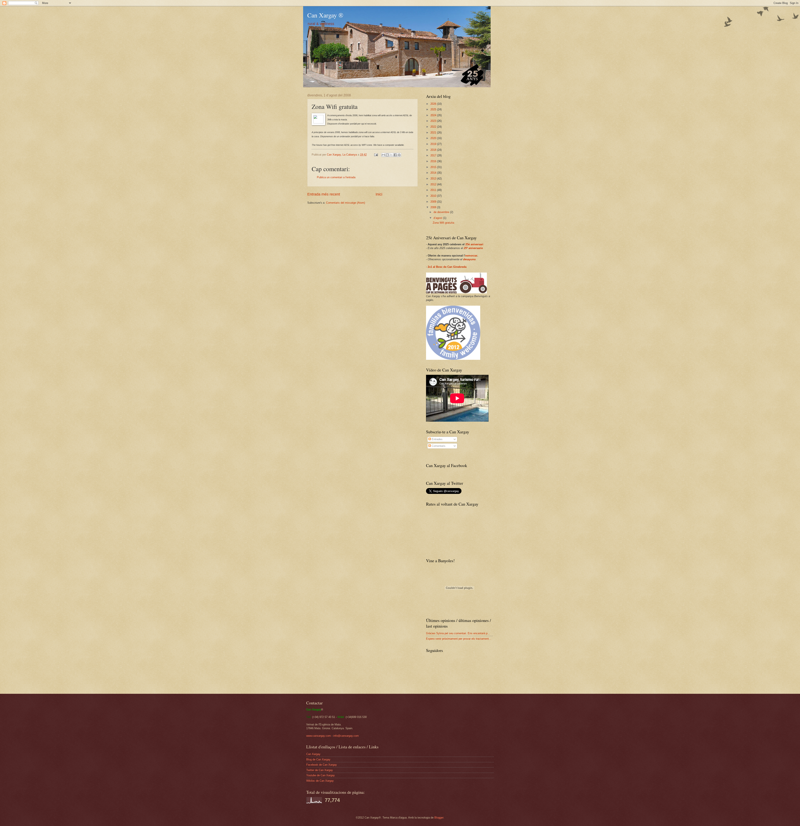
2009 (433, 201)
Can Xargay (313, 754)
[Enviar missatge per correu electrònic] (376, 154)
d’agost (438, 217)
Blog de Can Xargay (318, 759)
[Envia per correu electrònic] (383, 155)
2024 (433, 115)
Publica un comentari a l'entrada (336, 177)
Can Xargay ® (325, 15)
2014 (433, 172)
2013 (433, 178)
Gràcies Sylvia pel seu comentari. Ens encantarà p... (458, 633)
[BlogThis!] (387, 155)
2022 (433, 126)
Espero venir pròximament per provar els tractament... (458, 638)
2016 (433, 161)
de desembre (442, 212)
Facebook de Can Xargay (321, 764)
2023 (433, 120)
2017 (433, 155)
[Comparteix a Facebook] (395, 155)
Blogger (438, 817)
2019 (433, 144)
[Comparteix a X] (391, 155)
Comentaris (438, 445)
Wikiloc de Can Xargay (320, 780)
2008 (433, 207)
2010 (433, 195)
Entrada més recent (323, 194)
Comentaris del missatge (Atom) (345, 202)
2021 (433, 132)
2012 (433, 184)
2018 (433, 149)
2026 (433, 103)
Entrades (436, 439)
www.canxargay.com (318, 735)
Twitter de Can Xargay (319, 770)
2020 (433, 138)
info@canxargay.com (346, 735)
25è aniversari (474, 244)
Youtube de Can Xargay (320, 775)
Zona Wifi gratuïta (443, 222)
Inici (379, 194)
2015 (433, 167)
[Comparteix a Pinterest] (399, 155)
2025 (433, 109)
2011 (433, 190)
